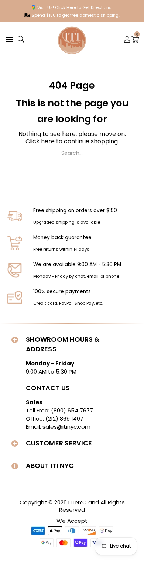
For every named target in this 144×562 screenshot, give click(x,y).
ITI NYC (77, 502)
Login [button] (127, 39)
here (48, 141)
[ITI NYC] (72, 39)
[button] (8, 39)
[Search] (21, 39)
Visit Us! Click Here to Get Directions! (75, 7)
